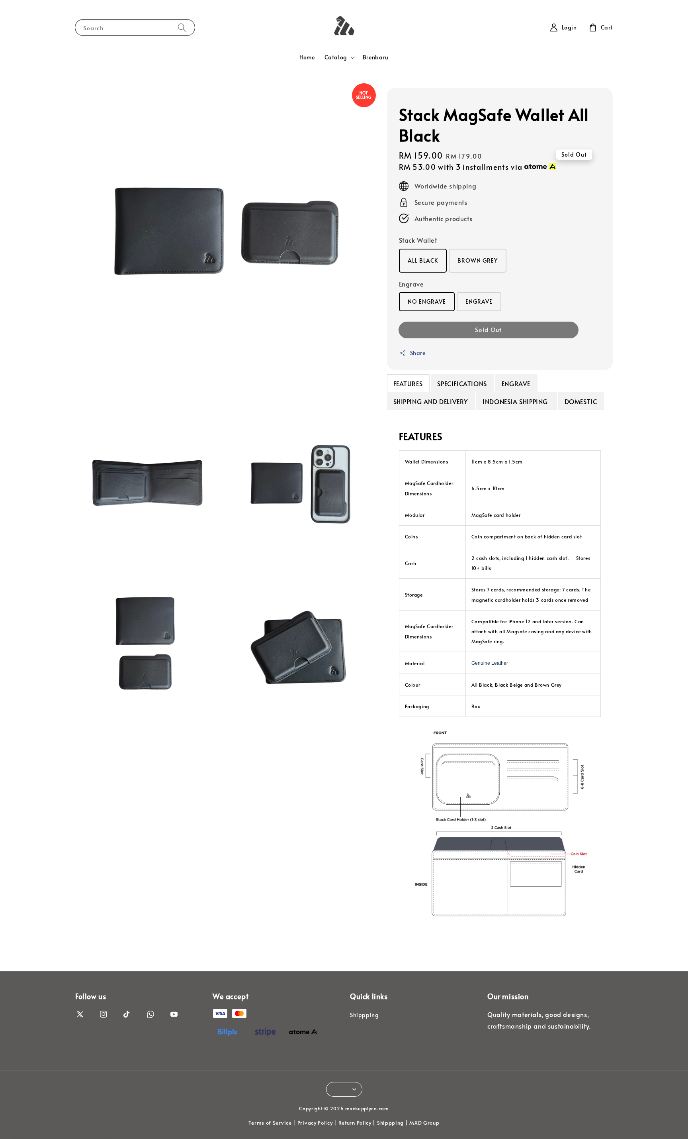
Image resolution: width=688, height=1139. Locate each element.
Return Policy (354, 1122)
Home (307, 57)
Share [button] (418, 353)
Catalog (335, 57)
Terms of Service (269, 1122)
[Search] (182, 27)
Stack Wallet (418, 240)
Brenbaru (376, 57)
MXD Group (424, 1122)
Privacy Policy (315, 1122)
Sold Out (488, 329)
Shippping (364, 1015)
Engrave (411, 283)
